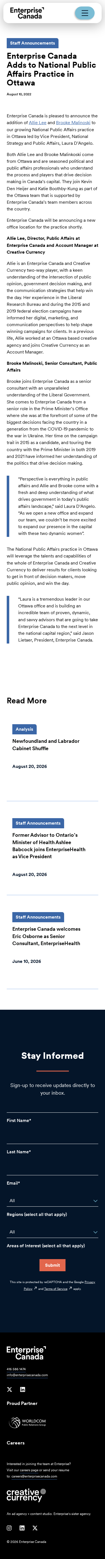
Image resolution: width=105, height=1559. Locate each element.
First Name (18, 1120)
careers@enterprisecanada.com (34, 1476)
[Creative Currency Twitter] (35, 1528)
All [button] (12, 1200)
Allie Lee (37, 122)
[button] (95, 1201)
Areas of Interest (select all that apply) (46, 1245)
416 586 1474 (16, 1369)
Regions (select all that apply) (37, 1214)
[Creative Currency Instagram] (9, 1528)
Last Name (18, 1151)
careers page (29, 1470)
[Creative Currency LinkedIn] (22, 1528)
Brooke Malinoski (73, 122)
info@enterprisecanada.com (27, 1375)
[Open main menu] (85, 12)
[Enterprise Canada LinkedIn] (22, 1389)
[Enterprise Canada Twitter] (9, 1389)
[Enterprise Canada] (27, 13)
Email (12, 1183)
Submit (52, 1265)
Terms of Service (55, 1289)
